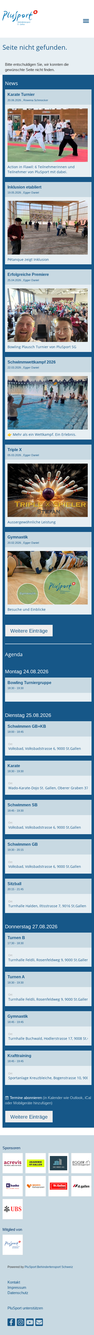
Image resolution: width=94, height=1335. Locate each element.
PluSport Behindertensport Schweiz (49, 1267)
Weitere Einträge (29, 631)
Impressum (17, 1287)
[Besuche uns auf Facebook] (11, 1323)
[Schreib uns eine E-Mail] (39, 1323)
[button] (48, 690)
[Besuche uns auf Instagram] (20, 1323)
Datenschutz (18, 1293)
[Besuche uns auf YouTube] (30, 1323)
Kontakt (14, 1282)
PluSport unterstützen (25, 1308)
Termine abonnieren (26, 1098)
